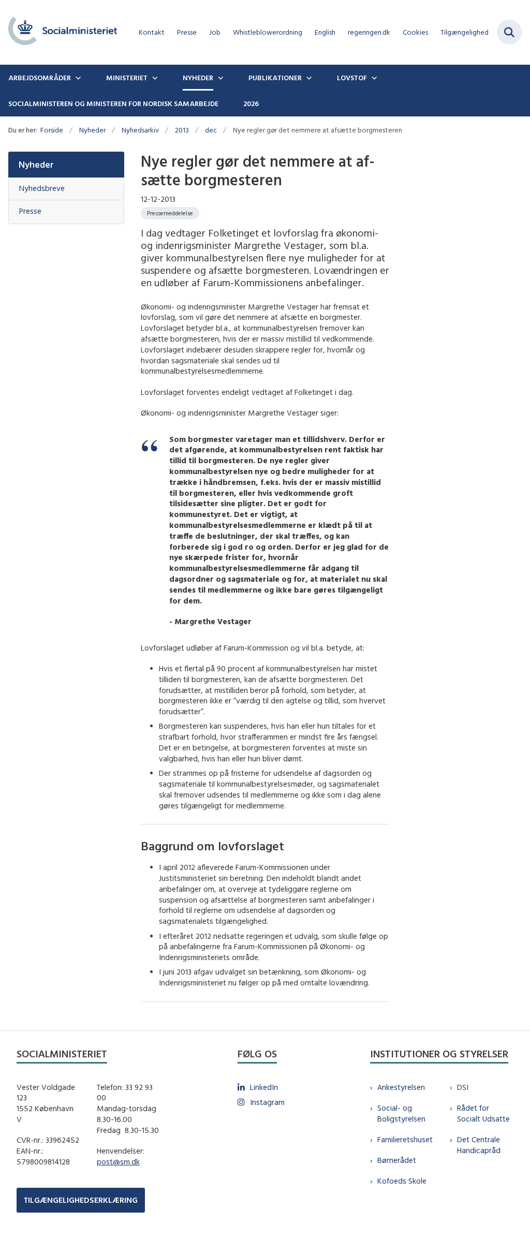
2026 (251, 103)
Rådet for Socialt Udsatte (483, 1113)
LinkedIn (264, 1087)
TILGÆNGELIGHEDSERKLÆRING (81, 1200)
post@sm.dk (118, 1162)
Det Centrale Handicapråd (478, 1144)
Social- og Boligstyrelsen (401, 1113)
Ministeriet (127, 77)
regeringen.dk (369, 32)
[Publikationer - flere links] (308, 77)
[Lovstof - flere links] (373, 77)
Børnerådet (396, 1160)
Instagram (267, 1102)
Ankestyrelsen (401, 1087)
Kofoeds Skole (401, 1181)
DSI (462, 1087)
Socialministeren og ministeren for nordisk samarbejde (113, 103)
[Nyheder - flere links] (219, 77)
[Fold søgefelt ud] (509, 32)
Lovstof (352, 77)
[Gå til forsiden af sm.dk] (58, 32)
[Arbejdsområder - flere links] (77, 77)
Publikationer (275, 77)
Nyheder (198, 77)
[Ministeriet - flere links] (154, 77)
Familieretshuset (405, 1139)
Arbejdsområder (39, 77)
